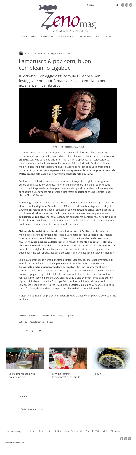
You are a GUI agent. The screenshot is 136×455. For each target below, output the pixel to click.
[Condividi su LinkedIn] (33, 331)
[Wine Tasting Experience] (68, 358)
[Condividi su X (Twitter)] (26, 331)
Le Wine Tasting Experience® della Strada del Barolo (66, 375)
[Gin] (111, 358)
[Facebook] (122, 5)
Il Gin (98, 373)
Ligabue (70, 315)
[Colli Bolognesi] (25, 358)
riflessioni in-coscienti (28, 315)
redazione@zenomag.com (14, 442)
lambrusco (44, 315)
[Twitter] (130, 5)
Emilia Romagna (58, 315)
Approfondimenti (37, 322)
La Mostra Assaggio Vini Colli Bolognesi (22, 375)
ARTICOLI (23, 322)
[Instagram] (126, 5)
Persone (50, 322)
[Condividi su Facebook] (20, 331)
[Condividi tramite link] (39, 331)
